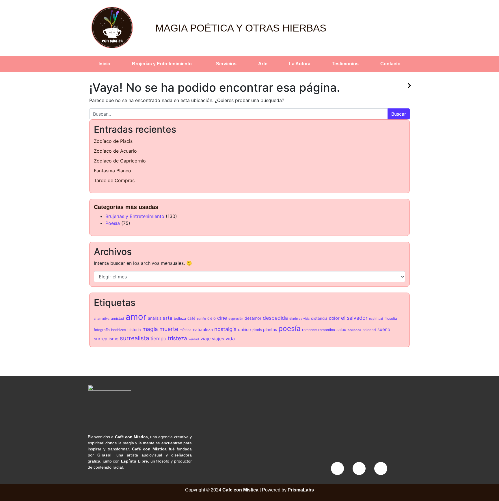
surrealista (134, 338)
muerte (168, 329)
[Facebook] (337, 468)
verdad (194, 339)
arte (167, 318)
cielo (211, 318)
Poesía (112, 223)
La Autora (299, 63)
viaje (205, 338)
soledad (369, 330)
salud (341, 329)
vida (230, 338)
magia (150, 329)
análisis (154, 318)
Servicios (226, 63)
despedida (275, 318)
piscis (257, 330)
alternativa (101, 319)
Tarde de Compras (114, 180)
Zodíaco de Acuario (115, 151)
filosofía (390, 318)
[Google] (380, 468)
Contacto (390, 63)
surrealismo (106, 338)
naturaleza (203, 329)
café (191, 318)
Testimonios (345, 63)
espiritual (376, 319)
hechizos (118, 330)
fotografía (102, 330)
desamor (253, 318)
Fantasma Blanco (112, 170)
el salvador (354, 318)
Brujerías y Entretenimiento (162, 63)
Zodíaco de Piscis (113, 141)
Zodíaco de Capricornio (120, 161)
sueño (383, 329)
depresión (235, 319)
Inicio (104, 63)
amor (136, 317)
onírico (244, 329)
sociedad (354, 330)
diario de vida (299, 319)
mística (185, 330)
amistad (117, 318)
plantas (270, 329)
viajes (218, 338)
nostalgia (225, 329)
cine (222, 318)
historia (134, 329)
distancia (319, 318)
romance (309, 330)
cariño (201, 319)
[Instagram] (359, 468)
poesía (289, 328)
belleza (180, 318)
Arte (262, 63)
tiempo (158, 338)
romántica (326, 330)
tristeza (177, 338)
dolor (334, 318)
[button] (163, 64)
